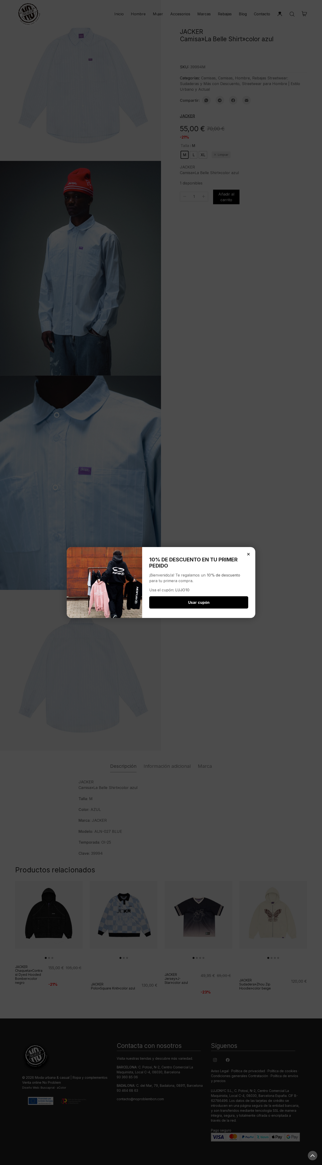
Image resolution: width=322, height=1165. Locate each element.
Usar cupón (199, 602)
